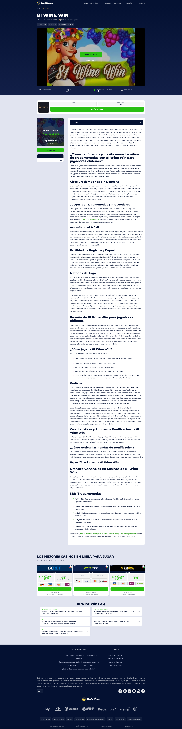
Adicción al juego (106, 726)
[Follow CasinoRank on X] (129, 691)
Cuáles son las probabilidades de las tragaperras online (79, 662)
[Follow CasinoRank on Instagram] (125, 691)
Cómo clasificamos (115, 665)
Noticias (142, 3)
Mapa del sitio (128, 726)
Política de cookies (82, 726)
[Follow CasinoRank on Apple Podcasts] (143, 691)
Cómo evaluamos (115, 662)
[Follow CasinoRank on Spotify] (138, 691)
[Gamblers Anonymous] (58, 709)
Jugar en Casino (91, 54)
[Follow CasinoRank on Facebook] (120, 691)
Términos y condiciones (56, 726)
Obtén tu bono (97, 109)
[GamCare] (71, 709)
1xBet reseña (54, 592)
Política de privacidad (115, 659)
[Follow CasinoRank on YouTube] (134, 691)
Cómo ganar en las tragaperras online (79, 665)
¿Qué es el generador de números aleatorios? (78, 669)
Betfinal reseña (127, 592)
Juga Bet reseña (91, 592)
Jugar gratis (91, 60)
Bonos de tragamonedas (112, 3)
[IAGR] (48, 709)
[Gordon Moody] (88, 709)
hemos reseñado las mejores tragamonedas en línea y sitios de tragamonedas (108, 534)
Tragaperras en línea (91, 3)
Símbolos (78, 659)
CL (39, 691)
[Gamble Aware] (114, 709)
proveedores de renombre (89, 219)
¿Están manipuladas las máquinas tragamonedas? (79, 655)
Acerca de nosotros (116, 655)
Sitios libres (130, 3)
